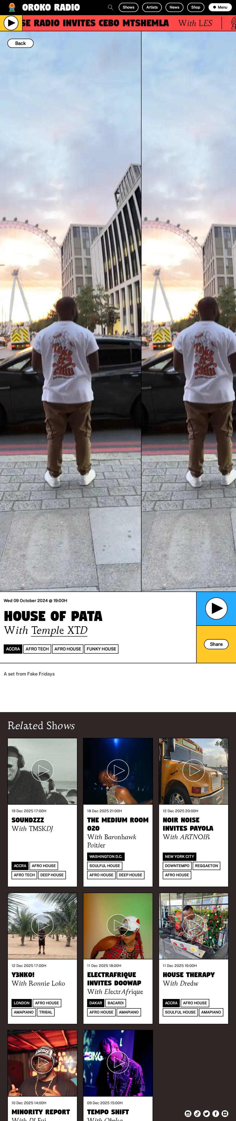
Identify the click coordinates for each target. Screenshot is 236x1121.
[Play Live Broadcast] (11, 23)
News (174, 7)
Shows (128, 7)
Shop (195, 7)
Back (20, 43)
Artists (152, 7)
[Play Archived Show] (216, 608)
